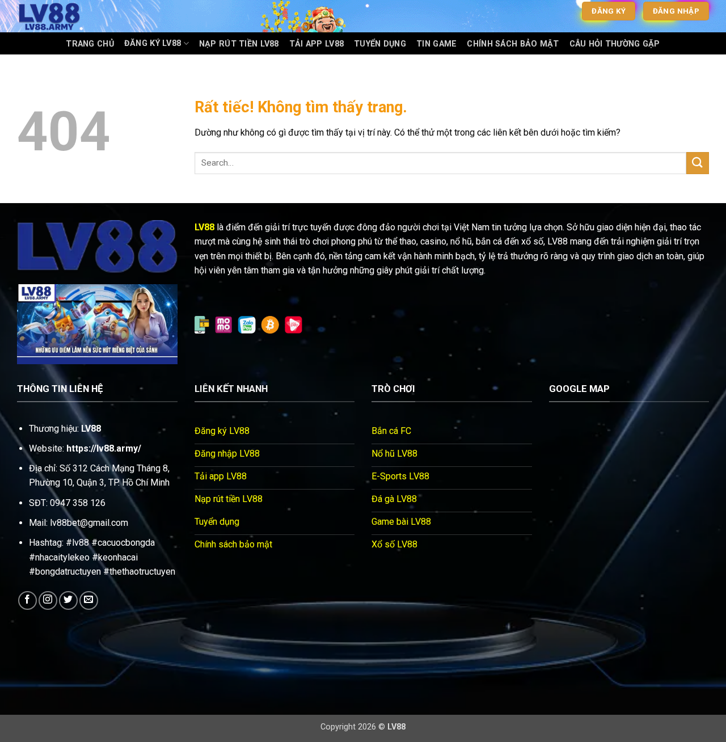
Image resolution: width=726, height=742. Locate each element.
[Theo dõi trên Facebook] (27, 600)
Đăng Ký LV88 (152, 43)
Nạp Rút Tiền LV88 (239, 44)
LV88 (204, 227)
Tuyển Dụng (380, 44)
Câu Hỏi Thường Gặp (614, 44)
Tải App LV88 (316, 44)
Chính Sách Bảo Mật (513, 44)
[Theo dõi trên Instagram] (48, 600)
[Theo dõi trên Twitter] (68, 600)
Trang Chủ (90, 44)
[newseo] (73, 16)
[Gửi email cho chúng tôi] (88, 600)
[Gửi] (697, 163)
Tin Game (436, 44)
